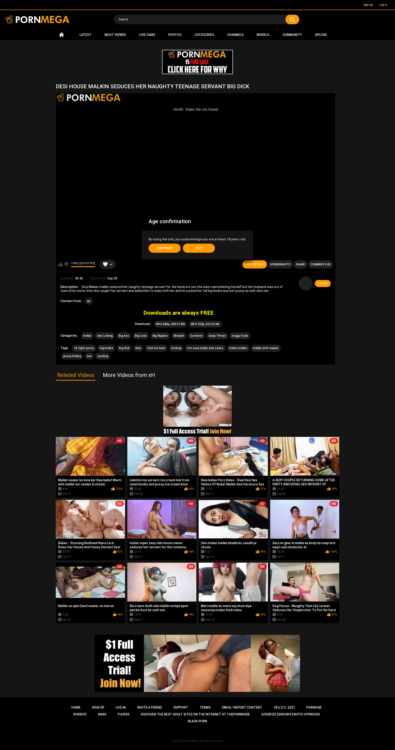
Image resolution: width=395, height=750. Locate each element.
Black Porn (197, 721)
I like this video (60, 264)
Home (61, 35)
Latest (85, 35)
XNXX (102, 714)
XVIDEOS (79, 714)
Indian (87, 335)
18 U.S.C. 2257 (284, 707)
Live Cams (147, 35)
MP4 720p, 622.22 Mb (205, 324)
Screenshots (280, 264)
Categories (204, 35)
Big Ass (124, 335)
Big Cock (141, 335)
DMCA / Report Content (242, 707)
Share (300, 264)
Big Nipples (160, 335)
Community (292, 35)
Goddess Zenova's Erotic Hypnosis (290, 714)
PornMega (193, 741)
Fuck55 (123, 714)
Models (263, 35)
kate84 (322, 283)
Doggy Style (240, 335)
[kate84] (305, 283)
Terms (205, 707)
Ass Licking (105, 335)
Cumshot (196, 335)
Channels (235, 35)
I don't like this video (66, 264)
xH (89, 301)
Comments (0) (321, 264)
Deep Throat (217, 335)
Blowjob (179, 335)
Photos (174, 35)
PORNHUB (313, 707)
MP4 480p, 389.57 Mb (170, 324)
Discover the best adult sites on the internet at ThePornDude (195, 714)
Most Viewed (115, 35)
